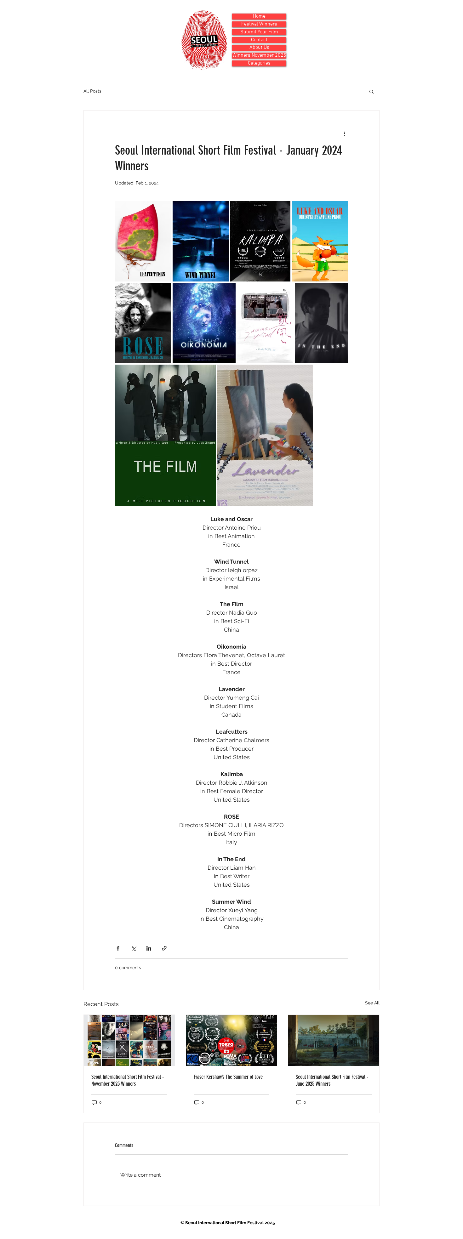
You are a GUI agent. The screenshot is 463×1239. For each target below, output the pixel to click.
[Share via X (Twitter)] (133, 948)
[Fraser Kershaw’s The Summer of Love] (231, 1040)
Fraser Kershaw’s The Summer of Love (228, 1076)
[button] (371, 91)
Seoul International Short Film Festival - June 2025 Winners (332, 1080)
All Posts (92, 91)
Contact (259, 40)
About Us (259, 47)
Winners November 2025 (259, 55)
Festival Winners (259, 24)
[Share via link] (164, 948)
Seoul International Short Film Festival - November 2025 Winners (127, 1080)
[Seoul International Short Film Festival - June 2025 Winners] (333, 1040)
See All (372, 1002)
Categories (259, 63)
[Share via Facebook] (118, 948)
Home (259, 16)
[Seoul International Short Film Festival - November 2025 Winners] (129, 1040)
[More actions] (344, 133)
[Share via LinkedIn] (149, 948)
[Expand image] (143, 241)
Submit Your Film (259, 32)
